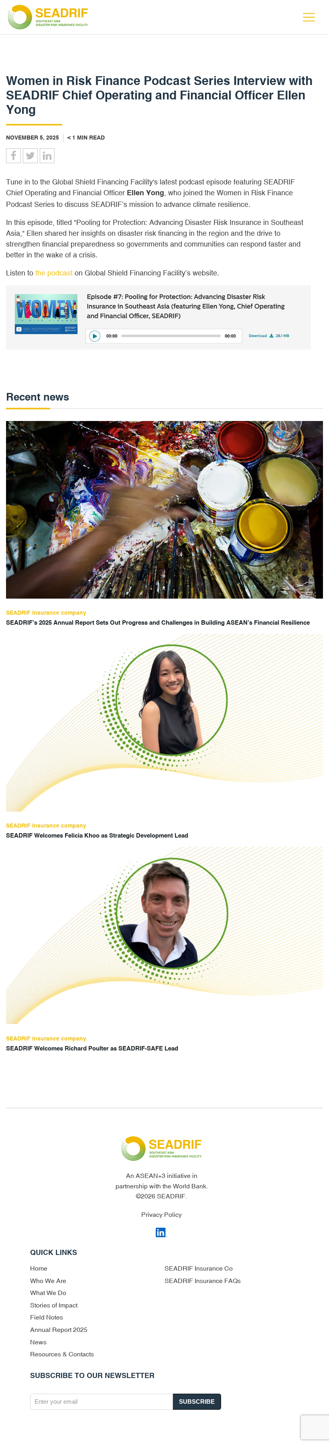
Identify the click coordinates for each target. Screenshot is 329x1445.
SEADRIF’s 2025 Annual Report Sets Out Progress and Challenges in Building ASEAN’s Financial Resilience (158, 623)
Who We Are (48, 1280)
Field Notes (46, 1317)
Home (38, 1268)
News (38, 1342)
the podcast (54, 273)
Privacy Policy (161, 1214)
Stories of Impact (53, 1305)
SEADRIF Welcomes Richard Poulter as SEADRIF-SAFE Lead (92, 1049)
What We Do (48, 1292)
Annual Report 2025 (58, 1329)
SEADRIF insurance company (46, 613)
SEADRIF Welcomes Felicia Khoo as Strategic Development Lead (97, 836)
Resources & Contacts (62, 1354)
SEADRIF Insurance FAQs (202, 1280)
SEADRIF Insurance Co (198, 1268)
